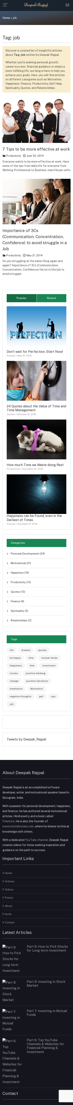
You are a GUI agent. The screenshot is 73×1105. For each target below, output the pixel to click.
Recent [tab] (51, 298)
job (12, 704)
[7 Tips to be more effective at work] (36, 120)
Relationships (20, 620)
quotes (42, 650)
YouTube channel (36, 840)
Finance (17, 601)
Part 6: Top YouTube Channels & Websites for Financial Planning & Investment (45, 1046)
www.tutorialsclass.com (18, 826)
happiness (16, 665)
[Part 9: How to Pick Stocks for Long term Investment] (12, 959)
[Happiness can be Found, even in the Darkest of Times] (36, 494)
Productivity (13, 155)
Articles (10, 881)
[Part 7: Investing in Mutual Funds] (12, 1020)
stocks (14, 673)
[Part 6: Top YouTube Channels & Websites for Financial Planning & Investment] (12, 1061)
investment (49, 665)
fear (32, 665)
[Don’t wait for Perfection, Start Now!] (36, 326)
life (12, 650)
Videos (9, 889)
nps (53, 696)
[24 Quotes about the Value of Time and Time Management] (36, 380)
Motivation (36, 688)
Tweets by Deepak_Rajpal (26, 739)
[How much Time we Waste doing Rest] (36, 439)
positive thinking (35, 673)
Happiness (19, 572)
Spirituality (19, 610)
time (31, 657)
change (14, 681)
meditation (16, 688)
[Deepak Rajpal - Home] (36, 4)
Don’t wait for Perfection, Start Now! (35, 352)
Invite (8, 914)
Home (6, 17)
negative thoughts (20, 696)
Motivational (20, 563)
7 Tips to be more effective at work (36, 149)
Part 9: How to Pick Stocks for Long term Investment (47, 948)
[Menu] (6, 4)
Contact (10, 922)
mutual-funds (49, 657)
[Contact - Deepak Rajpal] (67, 5)
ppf (41, 696)
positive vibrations (37, 681)
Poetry (9, 897)
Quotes (11, 414)
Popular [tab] (22, 298)
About (8, 906)
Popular (11, 355)
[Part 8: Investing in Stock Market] (12, 991)
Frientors (8, 821)
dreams (25, 650)
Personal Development (27, 553)
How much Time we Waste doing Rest (35, 465)
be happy (15, 657)
